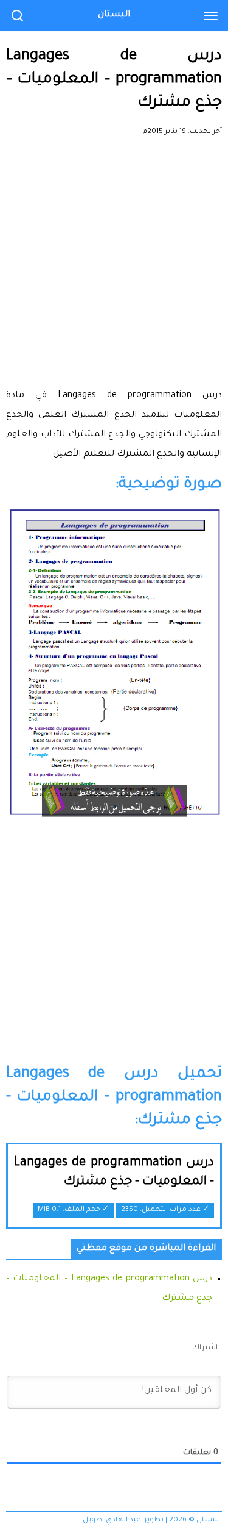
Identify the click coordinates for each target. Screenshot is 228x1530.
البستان (114, 15)
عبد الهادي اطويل (111, 1521)
